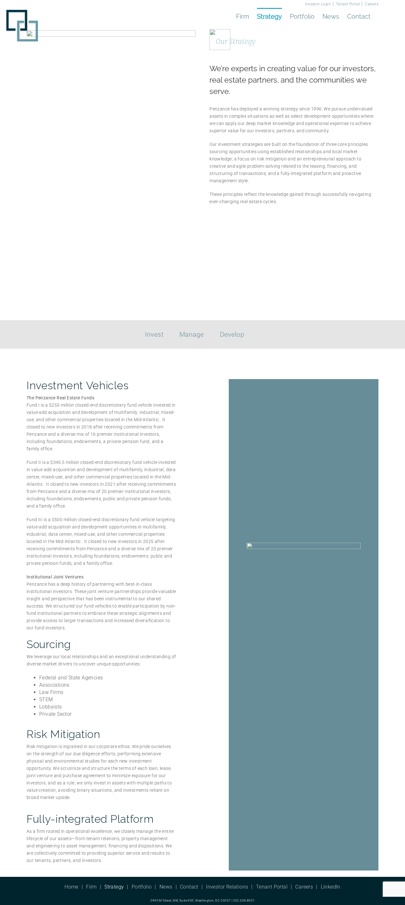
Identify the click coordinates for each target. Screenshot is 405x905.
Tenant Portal (348, 4)
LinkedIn (330, 887)
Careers (371, 4)
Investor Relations (227, 887)
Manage (191, 334)
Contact (189, 887)
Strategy (114, 887)
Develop (232, 334)
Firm (91, 887)
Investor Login (318, 4)
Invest (154, 334)
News (165, 887)
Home (71, 887)
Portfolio (142, 887)
